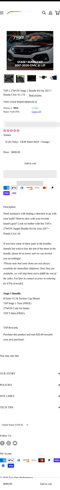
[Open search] (44, 13)
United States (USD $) (12, 425)
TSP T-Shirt (9, 313)
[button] (11, 130)
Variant (7, 135)
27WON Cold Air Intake (16, 308)
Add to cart (30, 163)
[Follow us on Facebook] (2, 442)
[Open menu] (1, 13)
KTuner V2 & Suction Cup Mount (21, 298)
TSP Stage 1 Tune (12, 303)
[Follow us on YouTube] (15, 442)
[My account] (50, 13)
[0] (57, 13)
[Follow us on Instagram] (8, 442)
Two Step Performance (20, 102)
